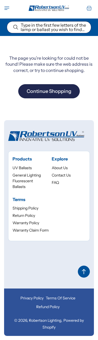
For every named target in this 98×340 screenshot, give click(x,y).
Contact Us (61, 175)
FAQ (55, 182)
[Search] (16, 27)
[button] (7, 8)
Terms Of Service (60, 298)
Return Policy (24, 215)
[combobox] (49, 27)
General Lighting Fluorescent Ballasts (27, 181)
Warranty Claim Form (31, 230)
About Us (60, 167)
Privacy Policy (32, 298)
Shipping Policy (25, 208)
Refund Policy (48, 306)
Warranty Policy (26, 222)
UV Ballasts (22, 167)
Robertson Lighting (45, 320)
